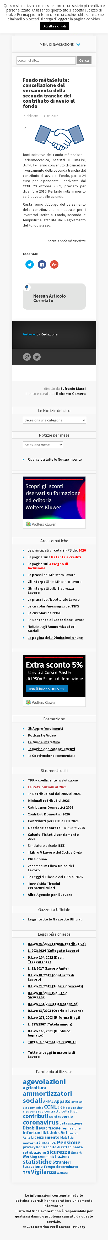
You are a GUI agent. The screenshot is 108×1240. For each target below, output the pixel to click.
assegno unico (33, 1107)
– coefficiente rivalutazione (53, 780)
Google (27, 357)
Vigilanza (43, 1171)
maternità (32, 1143)
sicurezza (58, 1151)
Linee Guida (44, 885)
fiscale (54, 1128)
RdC (39, 1147)
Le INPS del (57, 550)
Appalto (62, 1101)
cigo (80, 1107)
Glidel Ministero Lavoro (55, 581)
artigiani (77, 1102)
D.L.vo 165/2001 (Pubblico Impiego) (49, 1033)
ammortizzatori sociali (47, 1096)
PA (53, 1142)
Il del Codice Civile (55, 852)
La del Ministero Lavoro (51, 574)
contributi (35, 1116)
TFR (26, 1172)
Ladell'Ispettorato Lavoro (54, 599)
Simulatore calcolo (46, 845)
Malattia (67, 1137)
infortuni (32, 1132)
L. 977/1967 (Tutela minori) (50, 1024)
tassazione (33, 1166)
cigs (26, 1111)
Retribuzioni (50, 807)
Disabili (30, 1128)
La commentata (51, 755)
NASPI (46, 1143)
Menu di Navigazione (57, 44)
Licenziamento (45, 1137)
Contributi (49, 814)
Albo (50, 894)
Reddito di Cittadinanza (63, 1147)
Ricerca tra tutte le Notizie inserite (55, 459)
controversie (61, 1116)
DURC (43, 1128)
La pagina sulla (54, 557)
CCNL (50, 1106)
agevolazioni (44, 1081)
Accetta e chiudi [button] (55, 26)
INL (45, 1132)
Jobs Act (59, 1132)
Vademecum (51, 868)
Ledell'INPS (53, 606)
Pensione (68, 1142)
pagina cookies (87, 19)
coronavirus (41, 1122)
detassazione (71, 1123)
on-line (37, 859)
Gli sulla (51, 590)
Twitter (37, 357)
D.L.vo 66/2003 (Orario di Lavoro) (55, 1010)
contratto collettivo (61, 1111)
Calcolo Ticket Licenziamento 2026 (53, 836)
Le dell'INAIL (44, 613)
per (53, 821)
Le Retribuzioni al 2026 (47, 787)
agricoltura (34, 1088)
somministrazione (53, 1156)
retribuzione (34, 1152)
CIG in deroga (67, 1107)
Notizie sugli (51, 628)
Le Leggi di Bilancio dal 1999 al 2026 (55, 876)
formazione (71, 1128)
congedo (37, 1111)
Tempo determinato (61, 1166)
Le (54, 793)
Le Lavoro (56, 619)
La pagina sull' (48, 565)
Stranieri (61, 1162)
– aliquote (56, 827)
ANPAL (48, 1101)
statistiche (37, 1161)
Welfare (62, 1173)
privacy (29, 1147)
